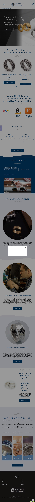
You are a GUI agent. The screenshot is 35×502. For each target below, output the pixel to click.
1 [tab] (17, 42)
